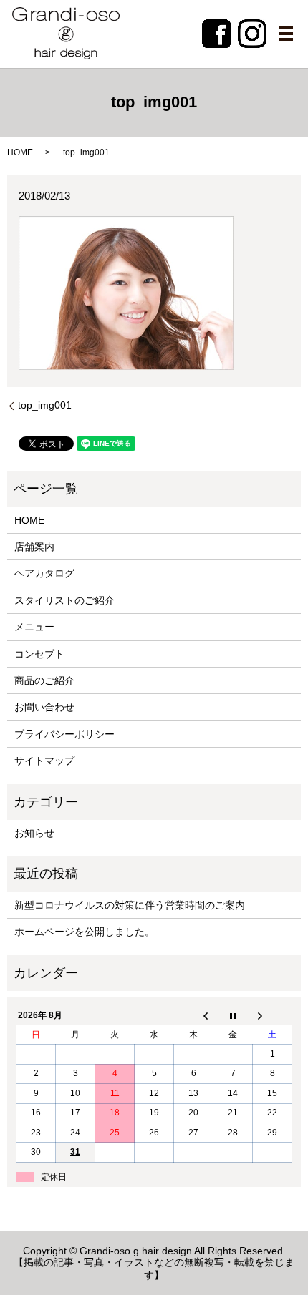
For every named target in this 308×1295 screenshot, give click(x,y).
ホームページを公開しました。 (84, 931)
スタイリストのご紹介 (64, 600)
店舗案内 (34, 546)
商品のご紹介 (44, 680)
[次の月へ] (272, 1016)
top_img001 (45, 405)
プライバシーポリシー (64, 734)
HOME (20, 152)
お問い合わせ (44, 707)
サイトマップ (44, 760)
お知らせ (34, 833)
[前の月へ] (193, 1016)
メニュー (34, 626)
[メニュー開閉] (286, 33)
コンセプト (39, 654)
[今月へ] (233, 1016)
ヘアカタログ (44, 573)
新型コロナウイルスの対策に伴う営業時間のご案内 (129, 905)
